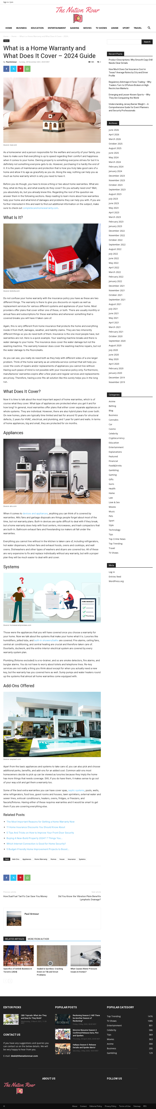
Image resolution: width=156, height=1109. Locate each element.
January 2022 (115, 281)
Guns (111, 483)
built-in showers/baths (46, 640)
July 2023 (113, 198)
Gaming (74, 27)
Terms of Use (125, 1106)
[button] (149, 28)
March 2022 (115, 272)
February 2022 (116, 276)
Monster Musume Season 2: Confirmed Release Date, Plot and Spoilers (86, 1033)
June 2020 (114, 354)
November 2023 (117, 180)
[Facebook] (6, 69)
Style (111, 525)
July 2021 (113, 308)
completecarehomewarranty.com (40, 208)
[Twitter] (13, 69)
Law (111, 497)
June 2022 (114, 258)
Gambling (114, 470)
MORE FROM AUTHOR (38, 939)
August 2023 (115, 194)
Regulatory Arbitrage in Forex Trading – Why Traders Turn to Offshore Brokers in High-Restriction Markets (130, 85)
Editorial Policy (96, 1106)
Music (112, 511)
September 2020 (117, 340)
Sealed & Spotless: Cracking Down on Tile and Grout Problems (50, 972)
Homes (53, 859)
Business (21, 27)
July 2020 (113, 350)
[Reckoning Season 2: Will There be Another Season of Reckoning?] (62, 1019)
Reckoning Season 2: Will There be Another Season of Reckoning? (86, 1018)
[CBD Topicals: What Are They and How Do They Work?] (11, 1019)
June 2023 (114, 203)
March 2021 (115, 327)
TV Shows (101, 27)
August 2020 (115, 345)
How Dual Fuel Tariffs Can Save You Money (25, 896)
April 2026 (114, 134)
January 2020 (115, 373)
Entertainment (57, 27)
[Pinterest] (20, 69)
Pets (111, 516)
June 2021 (114, 313)
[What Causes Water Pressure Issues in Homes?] (86, 955)
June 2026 (114, 129)
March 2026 (115, 139)
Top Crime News (117, 539)
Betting (112, 406)
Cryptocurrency (116, 438)
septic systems (76, 790)
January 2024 (115, 171)
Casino (112, 428)
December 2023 (117, 175)
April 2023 (114, 212)
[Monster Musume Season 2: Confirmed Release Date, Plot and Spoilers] (62, 1034)
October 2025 (115, 143)
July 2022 (113, 253)
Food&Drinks (115, 465)
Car (110, 424)
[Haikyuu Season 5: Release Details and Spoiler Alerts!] (62, 1048)
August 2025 (115, 148)
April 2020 (114, 363)
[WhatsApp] (27, 69)
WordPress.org (116, 581)
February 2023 (116, 221)
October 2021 (115, 295)
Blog (111, 410)
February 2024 (116, 166)
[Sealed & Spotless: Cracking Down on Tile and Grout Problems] (52, 955)
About (74, 1106)
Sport (126, 27)
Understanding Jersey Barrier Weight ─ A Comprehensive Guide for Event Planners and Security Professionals (129, 107)
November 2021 (117, 290)
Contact (83, 1106)
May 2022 (114, 262)
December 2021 (117, 285)
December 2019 (117, 377)
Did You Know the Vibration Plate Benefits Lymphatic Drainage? (79, 898)
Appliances (27, 859)
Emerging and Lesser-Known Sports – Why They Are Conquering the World (129, 96)
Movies (87, 27)
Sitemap (136, 1106)
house (62, 859)
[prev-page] (5, 981)
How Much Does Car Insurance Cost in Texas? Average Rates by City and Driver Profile (128, 72)
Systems (82, 859)
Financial (113, 461)
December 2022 (117, 230)
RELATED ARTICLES (14, 939)
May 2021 (114, 317)
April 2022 (114, 267)
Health (112, 488)
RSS (145, 1106)
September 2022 (117, 244)
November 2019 (117, 382)
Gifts (111, 479)
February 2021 (116, 331)
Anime (114, 27)
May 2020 (114, 359)
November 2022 (117, 235)
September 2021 (117, 299)
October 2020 (115, 336)
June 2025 (114, 152)
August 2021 (115, 304)
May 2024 (114, 157)
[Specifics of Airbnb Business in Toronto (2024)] (18, 955)
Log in (112, 572)
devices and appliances (35, 513)
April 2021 (114, 322)
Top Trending (115, 543)
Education (37, 27)
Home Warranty (40, 859)
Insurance (72, 859)
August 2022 (115, 249)
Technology (114, 529)
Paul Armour (11, 62)
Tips (111, 534)
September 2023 (117, 189)
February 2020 (116, 368)
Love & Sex (114, 502)
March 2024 (115, 162)
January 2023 (115, 226)
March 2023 (115, 217)
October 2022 (115, 239)
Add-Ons (15, 859)
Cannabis (113, 419)
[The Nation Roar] (78, 14)
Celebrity (113, 433)
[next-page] (10, 981)
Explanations (115, 451)
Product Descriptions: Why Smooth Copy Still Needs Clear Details (130, 61)
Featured (113, 456)
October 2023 (115, 184)
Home (8, 27)
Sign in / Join (8, 2)
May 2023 (114, 207)
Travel (138, 27)
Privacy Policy (110, 1106)
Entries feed (115, 576)
